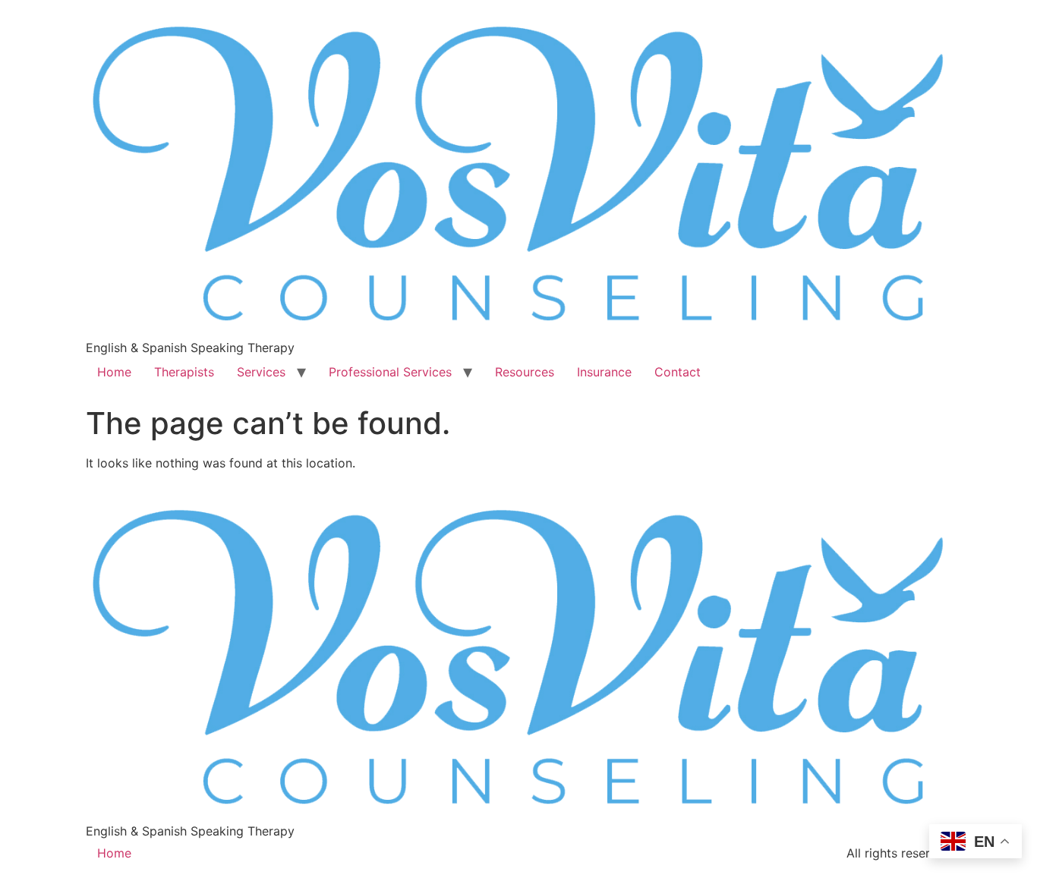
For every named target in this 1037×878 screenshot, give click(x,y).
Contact (677, 371)
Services (261, 371)
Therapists (184, 371)
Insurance (604, 371)
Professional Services (390, 371)
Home (114, 371)
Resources (524, 371)
